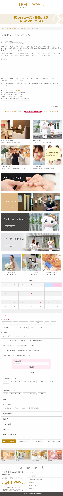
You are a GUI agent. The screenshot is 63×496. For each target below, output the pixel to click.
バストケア (44, 327)
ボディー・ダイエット (29, 381)
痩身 (32, 323)
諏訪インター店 (26, 408)
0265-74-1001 (22, 462)
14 (40, 298)
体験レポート (6, 419)
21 (40, 302)
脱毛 (15, 323)
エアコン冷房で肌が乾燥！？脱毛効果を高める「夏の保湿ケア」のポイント (21, 350)
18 (14, 302)
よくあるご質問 (7, 424)
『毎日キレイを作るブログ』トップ (33, 111)
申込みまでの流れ (8, 414)
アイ (47, 323)
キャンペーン (34, 327)
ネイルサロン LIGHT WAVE (35, 479)
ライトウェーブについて (9, 434)
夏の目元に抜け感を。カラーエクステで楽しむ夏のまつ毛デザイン (19, 346)
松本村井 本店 (7, 408)
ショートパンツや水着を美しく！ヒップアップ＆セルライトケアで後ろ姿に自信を (22, 341)
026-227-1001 (53, 462)
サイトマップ (32, 488)
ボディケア (39, 323)
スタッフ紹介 (6, 429)
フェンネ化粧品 (32, 476)
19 (22, 302)
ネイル (53, 323)
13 (31, 298)
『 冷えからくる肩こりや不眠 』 (49, 111)
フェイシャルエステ (15, 381)
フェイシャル (23, 323)
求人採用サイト (32, 482)
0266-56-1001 (37, 462)
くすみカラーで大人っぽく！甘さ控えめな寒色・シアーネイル (18, 355)
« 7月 (5, 315)
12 (22, 298)
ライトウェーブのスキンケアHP (11, 90)
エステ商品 (5, 327)
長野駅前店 (36, 408)
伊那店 (16, 408)
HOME (31, 372)
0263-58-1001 (6, 462)
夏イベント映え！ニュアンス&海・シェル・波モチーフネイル (18, 336)
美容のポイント (7, 323)
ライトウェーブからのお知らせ (19, 327)
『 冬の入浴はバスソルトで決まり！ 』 (15, 111)
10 (5, 298)
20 (31, 302)
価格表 (4, 399)
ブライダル (51, 381)
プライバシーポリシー (34, 485)
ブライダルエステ (33, 473)
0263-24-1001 (9, 491)
